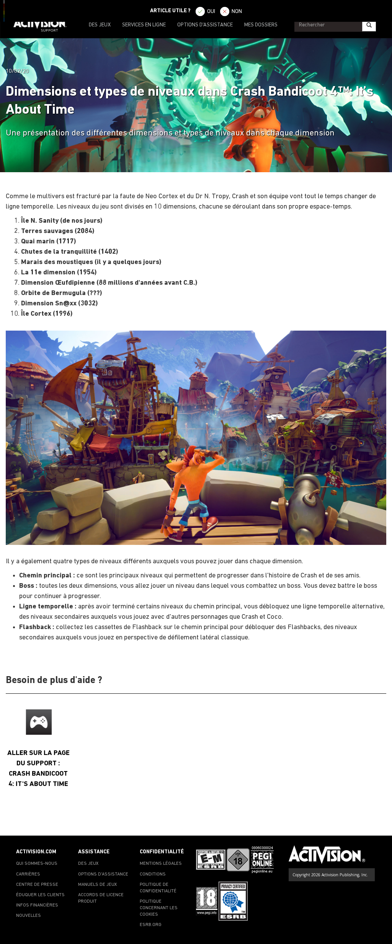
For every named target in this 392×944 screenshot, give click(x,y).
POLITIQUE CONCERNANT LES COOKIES (159, 908)
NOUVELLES (28, 915)
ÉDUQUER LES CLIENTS (40, 895)
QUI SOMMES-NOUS (36, 863)
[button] (378, 822)
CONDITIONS (153, 874)
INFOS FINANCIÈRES (37, 905)
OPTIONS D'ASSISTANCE (205, 25)
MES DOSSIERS (261, 25)
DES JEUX (100, 25)
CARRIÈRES (28, 874)
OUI (211, 12)
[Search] (369, 25)
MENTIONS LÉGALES (161, 863)
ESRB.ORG (151, 925)
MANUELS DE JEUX (97, 884)
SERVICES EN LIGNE (144, 25)
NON (237, 12)
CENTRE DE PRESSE (37, 884)
